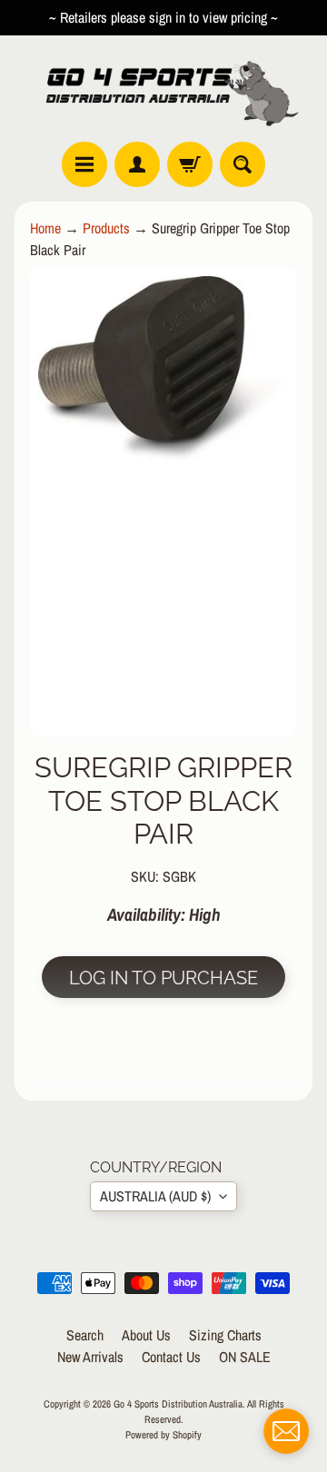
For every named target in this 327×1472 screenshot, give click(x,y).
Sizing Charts (225, 1335)
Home (45, 228)
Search (85, 1335)
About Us (146, 1335)
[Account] (137, 164)
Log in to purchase (163, 978)
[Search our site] (242, 164)
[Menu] (84, 164)
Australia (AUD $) (155, 1196)
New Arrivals (90, 1357)
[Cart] (190, 164)
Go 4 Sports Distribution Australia (178, 1403)
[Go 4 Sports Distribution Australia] (163, 88)
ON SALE (245, 1357)
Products (106, 228)
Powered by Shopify (163, 1434)
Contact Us (171, 1357)
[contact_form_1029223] (286, 1431)
